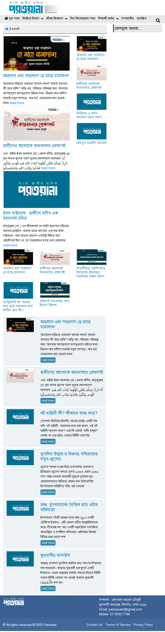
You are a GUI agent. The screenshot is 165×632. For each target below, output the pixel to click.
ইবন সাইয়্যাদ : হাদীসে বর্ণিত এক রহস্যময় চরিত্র (30, 215)
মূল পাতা (14, 18)
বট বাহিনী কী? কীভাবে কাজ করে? (68, 413)
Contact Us (94, 625)
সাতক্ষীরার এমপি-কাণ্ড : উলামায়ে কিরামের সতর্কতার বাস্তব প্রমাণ (91, 272)
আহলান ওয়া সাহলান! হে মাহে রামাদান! (36, 75)
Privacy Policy (143, 625)
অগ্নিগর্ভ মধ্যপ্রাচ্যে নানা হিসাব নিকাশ (54, 303)
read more (17, 103)
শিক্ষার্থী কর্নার (106, 18)
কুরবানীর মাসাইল (55, 555)
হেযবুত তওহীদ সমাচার (91, 143)
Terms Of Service (117, 625)
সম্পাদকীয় (127, 18)
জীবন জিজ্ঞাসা (54, 18)
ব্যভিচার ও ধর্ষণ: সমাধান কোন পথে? (89, 115)
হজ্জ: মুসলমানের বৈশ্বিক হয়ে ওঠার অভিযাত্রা (69, 507)
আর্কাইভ (142, 18)
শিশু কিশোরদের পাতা (82, 18)
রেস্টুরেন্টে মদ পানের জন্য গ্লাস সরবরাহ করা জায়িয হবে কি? (18, 306)
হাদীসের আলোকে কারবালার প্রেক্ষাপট (34, 145)
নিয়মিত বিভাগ (31, 18)
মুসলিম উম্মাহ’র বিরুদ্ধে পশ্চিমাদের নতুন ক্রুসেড (69, 456)
